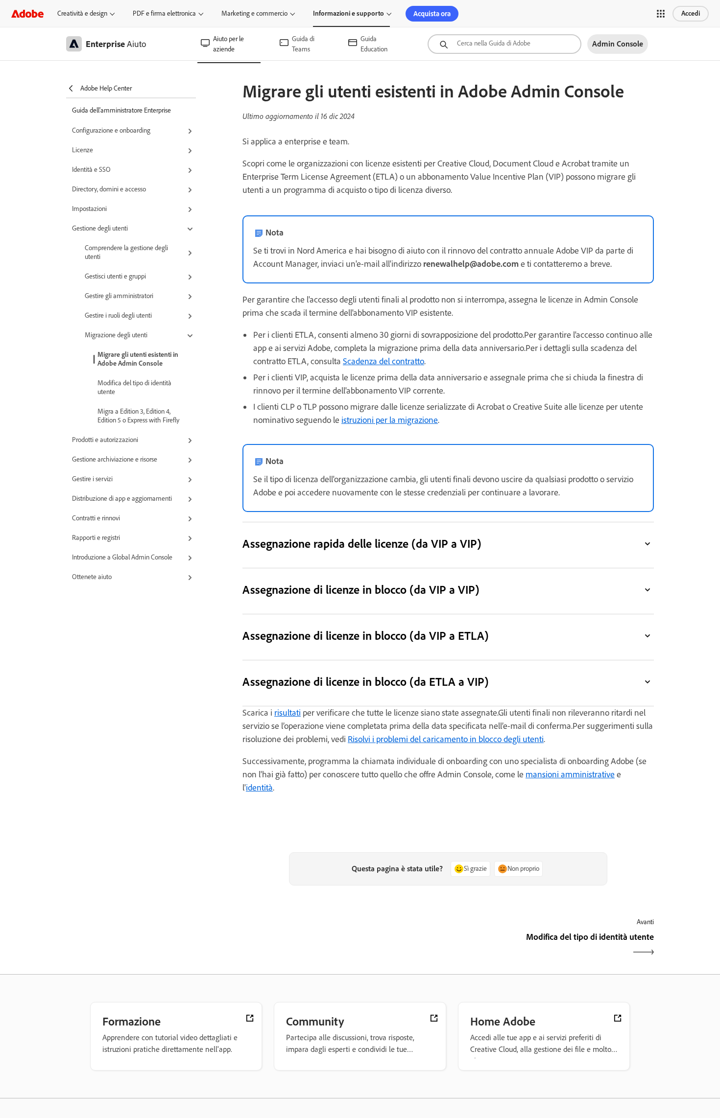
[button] (661, 14)
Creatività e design (82, 13)
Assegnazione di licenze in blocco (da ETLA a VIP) (365, 682)
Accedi (690, 13)
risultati (287, 712)
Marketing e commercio (254, 13)
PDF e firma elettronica (164, 13)
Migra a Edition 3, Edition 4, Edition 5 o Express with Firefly (138, 415)
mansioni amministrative (570, 774)
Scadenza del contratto (383, 361)
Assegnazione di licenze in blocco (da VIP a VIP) (360, 589)
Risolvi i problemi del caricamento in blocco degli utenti (446, 739)
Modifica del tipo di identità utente (134, 387)
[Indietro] (344, 945)
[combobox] (504, 44)
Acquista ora (432, 13)
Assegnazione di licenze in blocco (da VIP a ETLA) (365, 636)
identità (259, 787)
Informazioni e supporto (348, 13)
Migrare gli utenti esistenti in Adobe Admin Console (137, 359)
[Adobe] (27, 13)
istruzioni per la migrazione (389, 420)
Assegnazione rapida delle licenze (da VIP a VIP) (361, 543)
